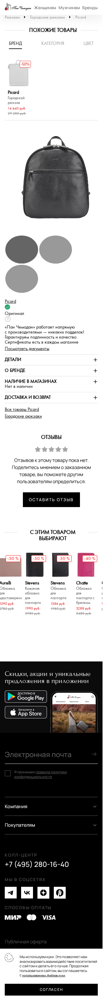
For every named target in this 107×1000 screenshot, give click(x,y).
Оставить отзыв (51, 499)
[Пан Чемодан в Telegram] (11, 893)
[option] (19, 88)
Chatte (85, 593)
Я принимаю (40, 774)
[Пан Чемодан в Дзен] (43, 893)
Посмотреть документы (27, 348)
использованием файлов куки (43, 975)
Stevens (33, 593)
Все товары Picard (22, 409)
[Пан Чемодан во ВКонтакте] (27, 893)
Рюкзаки (12, 17)
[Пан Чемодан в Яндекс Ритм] (60, 893)
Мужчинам (69, 7)
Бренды (90, 7)
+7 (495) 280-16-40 (37, 864)
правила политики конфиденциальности (40, 774)
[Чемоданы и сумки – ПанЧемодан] (18, 7)
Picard (80, 17)
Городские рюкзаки (47, 17)
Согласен (51, 989)
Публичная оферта (26, 941)
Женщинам (45, 7)
